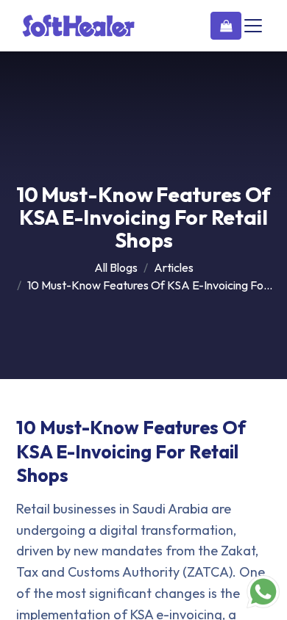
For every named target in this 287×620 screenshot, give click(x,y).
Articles (174, 267)
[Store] (225, 26)
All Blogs (116, 267)
